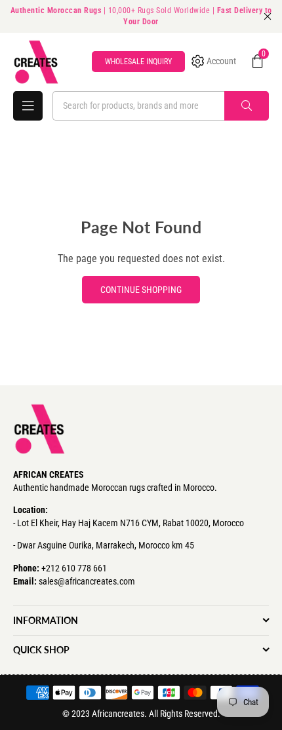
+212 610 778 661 (74, 568)
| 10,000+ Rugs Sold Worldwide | (141, 16)
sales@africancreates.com (87, 581)
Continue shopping (141, 289)
